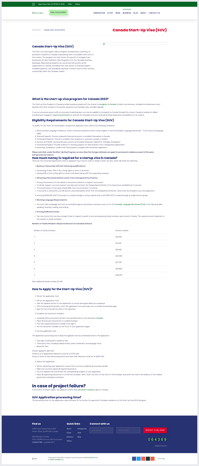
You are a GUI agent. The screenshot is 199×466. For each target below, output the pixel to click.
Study (110, 13)
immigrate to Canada (107, 104)
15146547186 (37, 442)
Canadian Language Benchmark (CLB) (130, 204)
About (143, 13)
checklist (99, 318)
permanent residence (86, 390)
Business (127, 13)
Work (118, 13)
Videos (77, 4)
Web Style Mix (89, 457)
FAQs (70, 4)
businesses (65, 115)
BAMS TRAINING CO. (57, 459)
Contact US (154, 13)
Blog (135, 13)
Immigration (99, 13)
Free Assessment (58, 12)
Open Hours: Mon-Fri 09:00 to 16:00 (51, 4)
